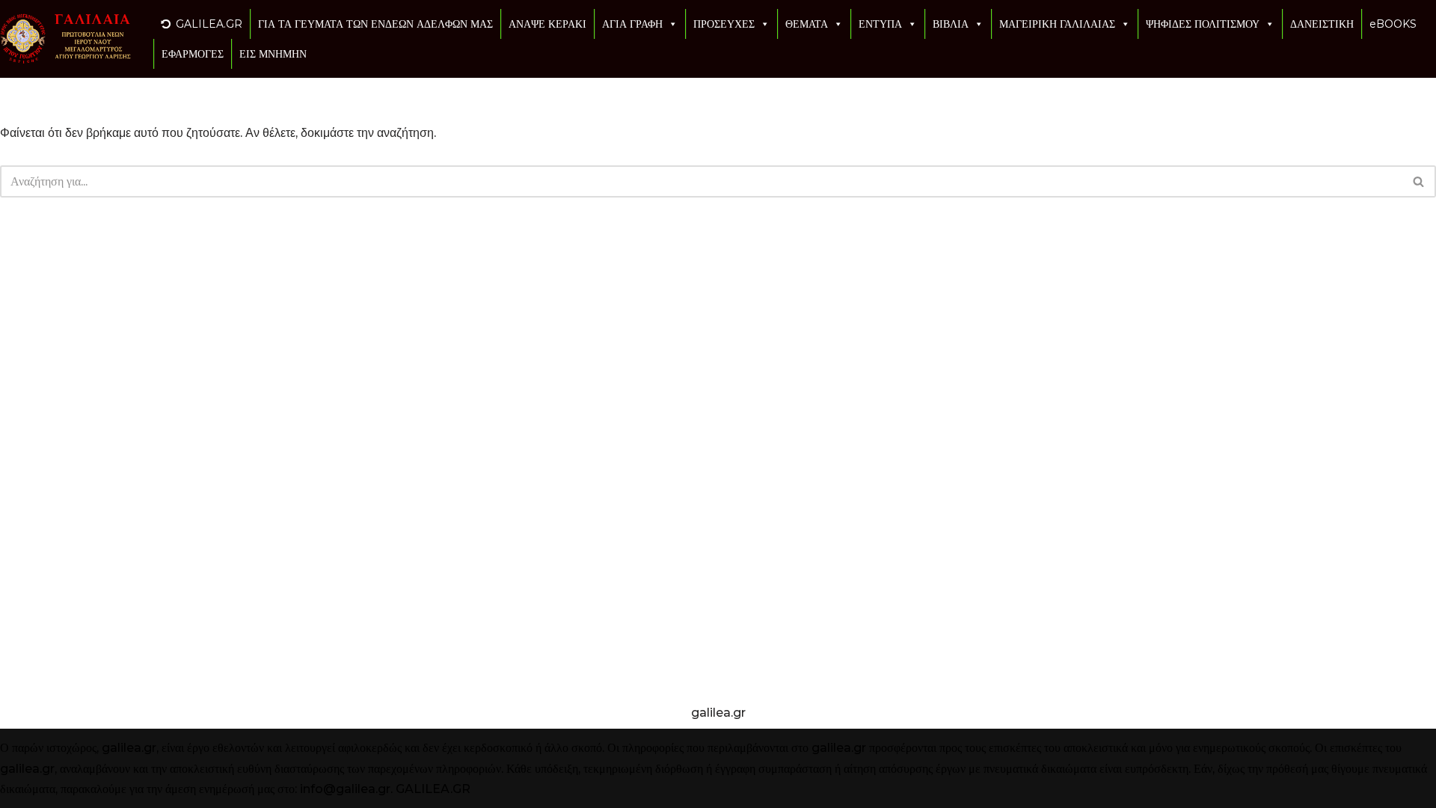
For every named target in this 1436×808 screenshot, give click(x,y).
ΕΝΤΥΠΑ (880, 24)
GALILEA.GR (209, 24)
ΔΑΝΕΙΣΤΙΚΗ (1322, 24)
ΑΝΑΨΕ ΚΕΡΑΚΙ (547, 24)
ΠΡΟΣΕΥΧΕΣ (724, 24)
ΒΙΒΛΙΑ (951, 24)
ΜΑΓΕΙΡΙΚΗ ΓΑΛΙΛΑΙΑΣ (1057, 24)
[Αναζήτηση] (1419, 181)
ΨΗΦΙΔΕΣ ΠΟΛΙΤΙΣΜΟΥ (1202, 24)
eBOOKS (1393, 24)
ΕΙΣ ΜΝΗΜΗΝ (273, 54)
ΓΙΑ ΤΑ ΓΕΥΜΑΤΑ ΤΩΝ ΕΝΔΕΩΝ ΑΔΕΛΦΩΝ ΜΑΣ (375, 24)
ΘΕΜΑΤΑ (806, 24)
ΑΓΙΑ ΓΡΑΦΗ (632, 24)
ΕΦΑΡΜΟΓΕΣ (193, 54)
